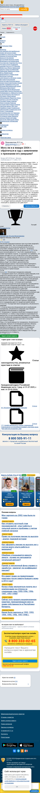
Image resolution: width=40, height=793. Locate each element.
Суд (12, 113)
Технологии (4, 114)
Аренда (2, 56)
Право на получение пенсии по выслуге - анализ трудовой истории (20, 537)
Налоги (11, 91)
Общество (13, 98)
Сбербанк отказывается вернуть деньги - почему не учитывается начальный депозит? (17, 557)
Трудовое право (13, 114)
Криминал (8, 84)
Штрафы (14, 118)
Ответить (5, 206)
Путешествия (4, 104)
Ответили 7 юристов (8, 563)
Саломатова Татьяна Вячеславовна (12, 236)
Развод (11, 104)
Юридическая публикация (9, 121)
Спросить (10, 504)
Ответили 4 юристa (8, 574)
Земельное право (13, 71)
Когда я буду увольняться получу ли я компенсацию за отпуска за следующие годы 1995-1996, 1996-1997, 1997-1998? (19, 590)
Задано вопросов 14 (11, 144)
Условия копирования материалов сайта (20, 767)
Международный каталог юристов (12, 714)
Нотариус (3, 96)
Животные (4, 68)
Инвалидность (5, 74)
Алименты (3, 54)
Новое (6, 28)
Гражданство (13, 63)
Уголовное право (6, 116)
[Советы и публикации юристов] (2, 2)
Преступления (5, 103)
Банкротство (4, 58)
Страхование (8, 111)
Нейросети (14, 93)
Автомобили (4, 51)
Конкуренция (10, 79)
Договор (3, 64)
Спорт (2, 111)
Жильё (10, 68)
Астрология (9, 56)
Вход (3, 21)
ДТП (12, 66)
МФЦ (6, 91)
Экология (3, 119)
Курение (3, 86)
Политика (14, 99)
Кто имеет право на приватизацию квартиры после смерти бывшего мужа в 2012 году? (20, 578)
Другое (8, 66)
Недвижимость (5, 93)
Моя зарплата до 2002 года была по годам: (18, 516)
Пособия (3, 101)
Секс (16, 106)
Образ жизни (11, 96)
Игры (2, 73)
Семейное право (5, 108)
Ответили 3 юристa (8, 521)
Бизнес (11, 58)
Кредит (2, 84)
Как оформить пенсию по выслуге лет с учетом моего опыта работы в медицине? (20, 547)
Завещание (16, 68)
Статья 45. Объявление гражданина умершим (19, 407)
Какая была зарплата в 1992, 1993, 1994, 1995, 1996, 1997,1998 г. (18, 613)
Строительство (5, 113)
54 (14, 677)
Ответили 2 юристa (8, 542)
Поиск (24, 475)
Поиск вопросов (6, 724)
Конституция (4, 81)
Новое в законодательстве (11, 93)
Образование (4, 98)
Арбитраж (17, 54)
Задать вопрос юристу (9, 336)
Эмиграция (11, 119)
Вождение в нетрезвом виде (9, 61)
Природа (13, 103)
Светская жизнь (5, 106)
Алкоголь (10, 54)
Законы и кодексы (7, 727)
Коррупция (8, 83)
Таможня (16, 113)
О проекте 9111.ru (7, 730)
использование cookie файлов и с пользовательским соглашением (17, 781)
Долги (8, 64)
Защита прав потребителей (9, 69)
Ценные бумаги (5, 118)
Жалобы (17, 66)
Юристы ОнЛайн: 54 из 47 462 (11, 475)
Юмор (17, 119)
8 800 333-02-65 (21, 641)
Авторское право (10, 53)
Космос (15, 83)
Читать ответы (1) (31, 206)
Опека (19, 98)
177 (31, 250)
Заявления (4, 71)
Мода (9, 89)
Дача (20, 63)
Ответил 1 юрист (7, 534)
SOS (35, 28)
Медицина (3, 88)
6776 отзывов (4, 241)
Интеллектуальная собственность (6, 77)
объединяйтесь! (19, 5)
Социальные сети (15, 109)
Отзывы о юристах (7, 717)
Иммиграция (8, 73)
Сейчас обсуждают (21, 25)
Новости (17, 94)
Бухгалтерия (4, 59)
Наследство (18, 91)
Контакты (4, 734)
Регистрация (31, 475)
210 (16, 681)
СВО (12, 106)
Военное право (14, 59)
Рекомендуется (5, 228)
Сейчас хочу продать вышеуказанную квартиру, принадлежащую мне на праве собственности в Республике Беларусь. (19, 603)
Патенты (3, 99)
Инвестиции (14, 74)
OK (17, 787)
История (3, 79)
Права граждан (11, 101)
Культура (15, 84)
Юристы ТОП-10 (7, 25)
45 (6, 272)
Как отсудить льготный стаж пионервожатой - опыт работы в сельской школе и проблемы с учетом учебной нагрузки (19, 527)
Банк (15, 56)
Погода (8, 99)
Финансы (15, 116)
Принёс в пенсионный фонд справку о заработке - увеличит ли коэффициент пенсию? (19, 568)
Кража (20, 83)
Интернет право (15, 78)
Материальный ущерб (13, 86)
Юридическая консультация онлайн (12, 7)
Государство (4, 63)
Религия (17, 104)
